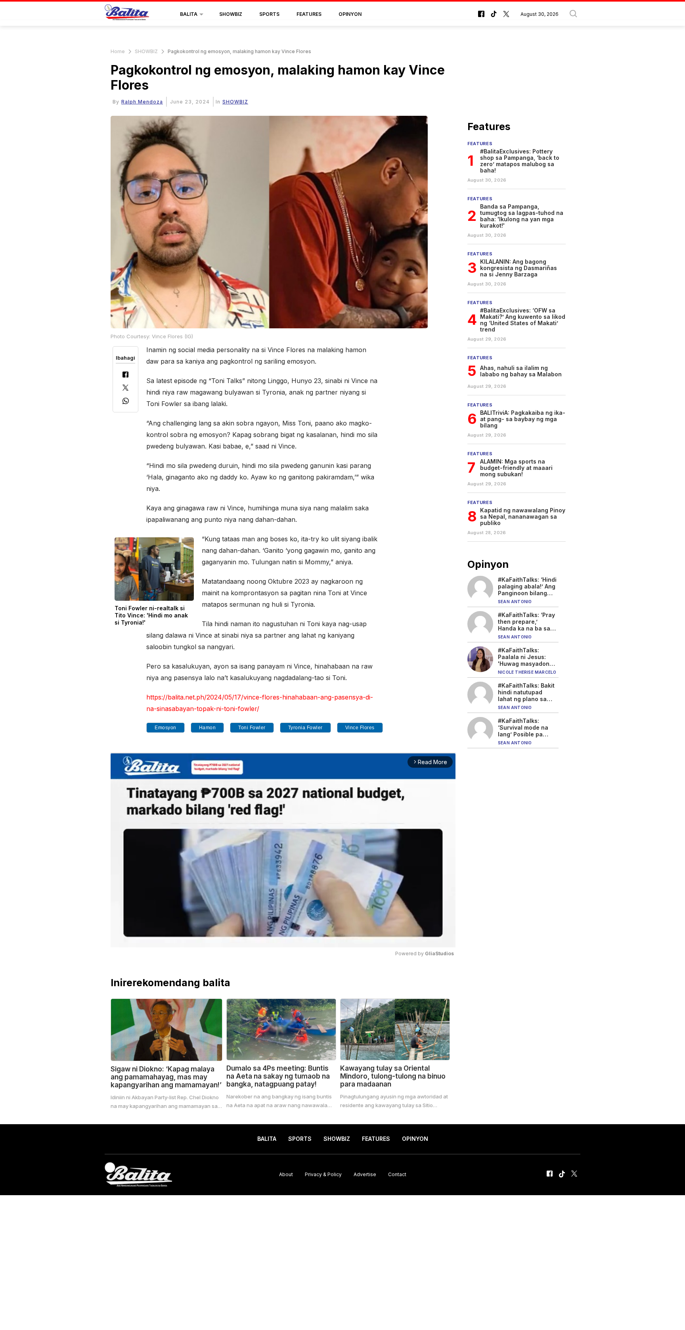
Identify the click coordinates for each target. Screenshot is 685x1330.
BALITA (188, 14)
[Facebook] (125, 375)
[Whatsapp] (125, 402)
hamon (207, 727)
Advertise (365, 1174)
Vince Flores (360, 727)
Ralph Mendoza (142, 102)
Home (118, 51)
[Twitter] (125, 388)
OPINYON (350, 14)
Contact (397, 1174)
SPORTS (269, 14)
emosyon (165, 727)
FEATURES (309, 14)
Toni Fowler (252, 727)
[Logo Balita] (127, 14)
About (286, 1174)
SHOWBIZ (230, 14)
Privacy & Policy (323, 1174)
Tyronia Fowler (305, 727)
